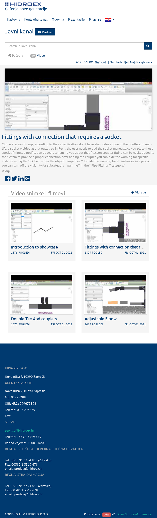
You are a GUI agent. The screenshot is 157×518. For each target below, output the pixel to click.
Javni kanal (19, 31)
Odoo (106, 514)
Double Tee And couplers (34, 318)
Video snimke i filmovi (38, 193)
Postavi (47, 32)
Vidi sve (140, 192)
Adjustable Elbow (101, 318)
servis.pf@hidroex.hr (19, 430)
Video (38, 55)
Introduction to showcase (34, 246)
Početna (17, 55)
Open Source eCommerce (134, 514)
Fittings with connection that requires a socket (61, 136)
